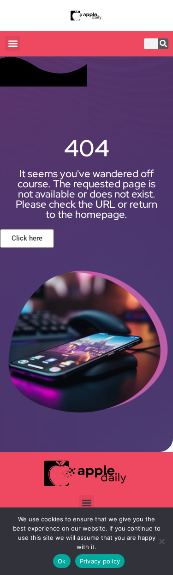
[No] (161, 541)
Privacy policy (100, 561)
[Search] (163, 43)
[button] (12, 43)
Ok (62, 561)
